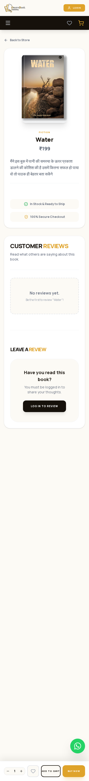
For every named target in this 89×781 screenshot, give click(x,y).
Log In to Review (44, 406)
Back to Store (20, 40)
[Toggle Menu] (8, 23)
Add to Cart (51, 771)
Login (77, 7)
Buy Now (74, 771)
